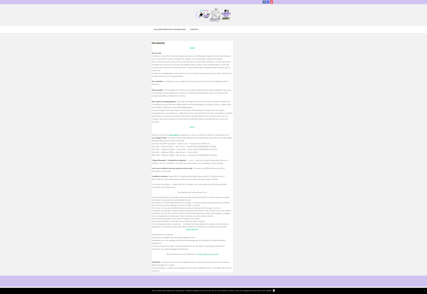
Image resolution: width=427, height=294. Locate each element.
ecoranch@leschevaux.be (207, 254)
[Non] (424, 291)
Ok (274, 290)
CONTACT (194, 29)
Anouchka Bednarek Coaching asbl (169, 29)
